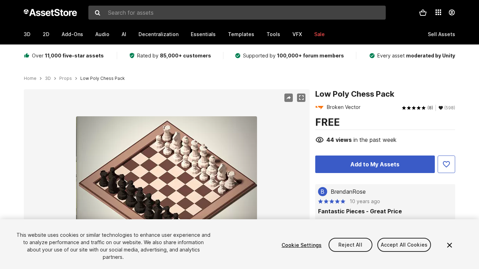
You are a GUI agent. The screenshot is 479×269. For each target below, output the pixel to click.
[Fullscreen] (301, 98)
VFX (297, 34)
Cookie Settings (302, 245)
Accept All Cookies (404, 245)
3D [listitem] (48, 78)
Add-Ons (72, 34)
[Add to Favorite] (446, 164)
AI (124, 34)
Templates (241, 34)
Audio (102, 34)
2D (46, 34)
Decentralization (158, 34)
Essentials (203, 34)
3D (27, 34)
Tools (273, 34)
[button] (423, 12)
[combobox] (237, 13)
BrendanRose (348, 191)
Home (30, 78)
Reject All (350, 245)
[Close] (449, 245)
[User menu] (451, 12)
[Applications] (438, 12)
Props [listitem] (65, 78)
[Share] (288, 98)
